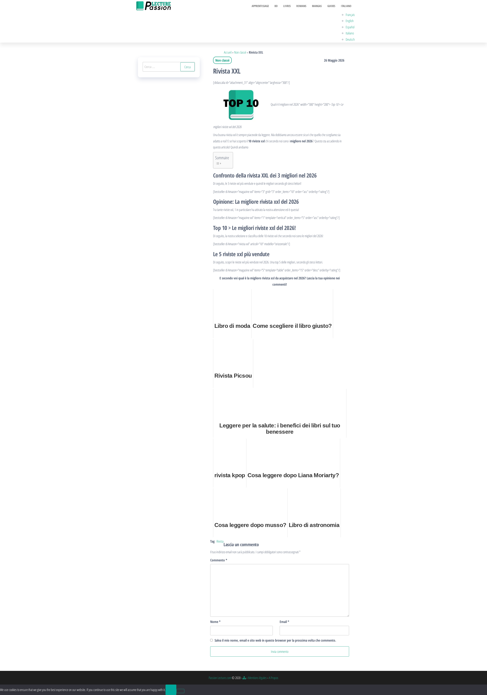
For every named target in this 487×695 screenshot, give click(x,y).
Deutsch (350, 39)
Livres (287, 6)
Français (350, 14)
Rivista (220, 541)
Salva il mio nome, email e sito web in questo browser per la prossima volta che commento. (275, 640)
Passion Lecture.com (220, 677)
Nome (215, 621)
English (350, 20)
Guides (331, 6)
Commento (218, 560)
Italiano (346, 6)
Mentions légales (257, 677)
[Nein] (180, 691)
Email (284, 621)
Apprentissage (260, 6)
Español (350, 27)
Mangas (317, 6)
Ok (170, 689)
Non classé (240, 52)
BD (276, 6)
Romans (301, 6)
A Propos (273, 677)
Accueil (228, 52)
